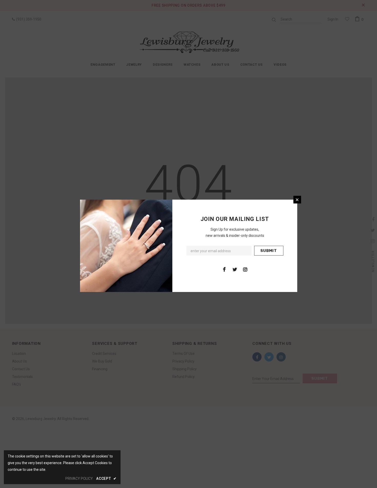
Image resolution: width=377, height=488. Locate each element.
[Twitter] (235, 269)
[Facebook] (224, 269)
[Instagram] (245, 269)
